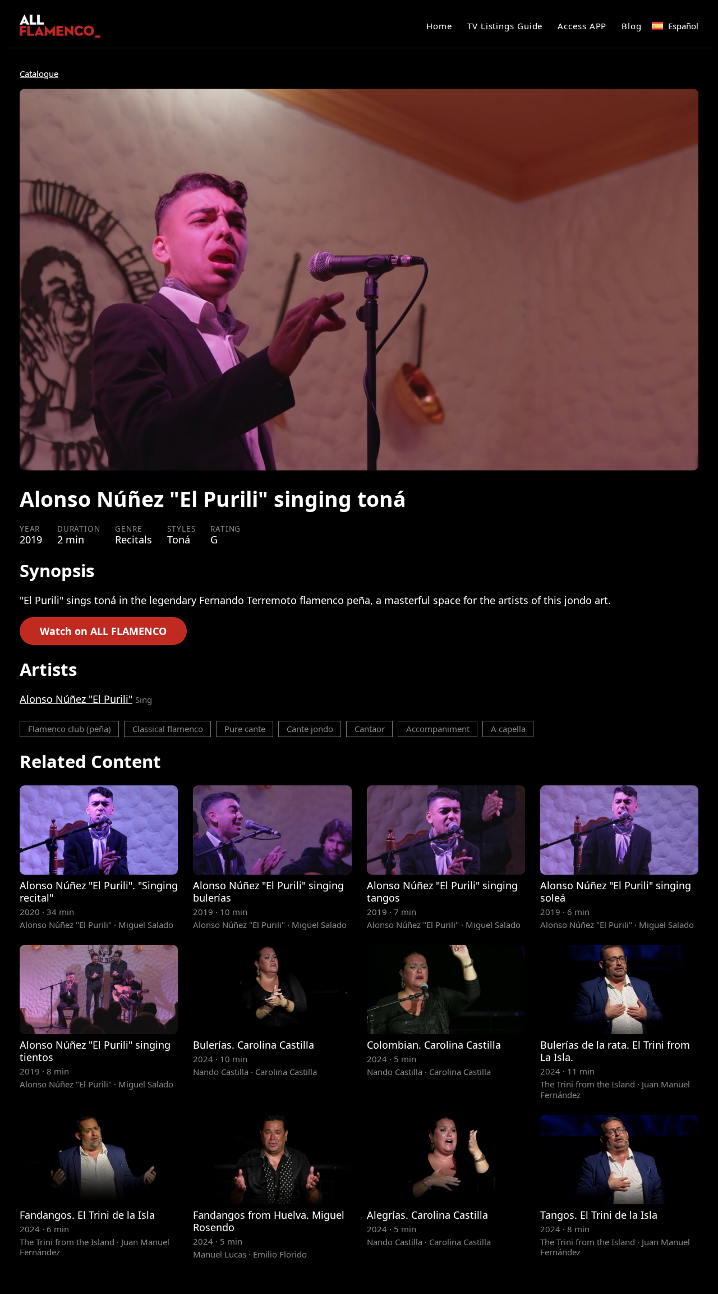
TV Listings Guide (504, 25)
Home (439, 25)
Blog (632, 25)
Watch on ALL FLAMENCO (103, 631)
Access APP (582, 25)
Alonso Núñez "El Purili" (76, 699)
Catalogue (39, 73)
